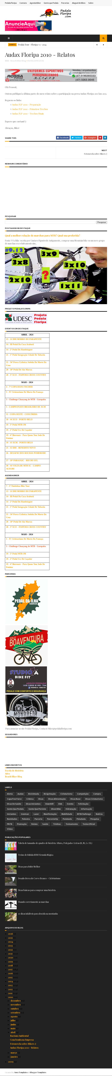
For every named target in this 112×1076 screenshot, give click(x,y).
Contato (23, 3)
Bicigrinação (50, 794)
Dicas (40, 799)
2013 (10, 985)
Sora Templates (21, 1072)
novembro (16, 1004)
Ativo (7, 773)
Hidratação (71, 809)
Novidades (12, 819)
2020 (11, 957)
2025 (10, 937)
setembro (16, 1012)
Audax (20, 794)
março (14, 1052)
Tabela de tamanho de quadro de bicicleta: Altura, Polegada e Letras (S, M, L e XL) (55, 843)
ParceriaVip (52, 819)
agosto (14, 1016)
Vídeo (10, 829)
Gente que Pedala (51, 3)
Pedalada (67, 819)
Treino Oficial (89, 824)
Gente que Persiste (37, 809)
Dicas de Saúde (14, 804)
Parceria (38, 819)
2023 (10, 945)
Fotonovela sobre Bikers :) (23, 1043)
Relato (34, 824)
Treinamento (72, 824)
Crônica (30, 799)
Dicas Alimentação (57, 799)
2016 (10, 973)
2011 (10, 993)
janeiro (14, 1056)
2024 (10, 941)
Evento (70, 804)
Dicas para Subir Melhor (29, 866)
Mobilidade (66, 814)
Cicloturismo (66, 794)
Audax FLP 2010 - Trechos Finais (28, 113)
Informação (86, 809)
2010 (10, 997)
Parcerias (65, 3)
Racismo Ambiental (19, 1035)
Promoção (22, 824)
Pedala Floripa (11, 3)
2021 (10, 953)
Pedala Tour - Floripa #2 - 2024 (32, 44)
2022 (10, 949)
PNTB (9, 824)
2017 (10, 969)
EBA (60, 804)
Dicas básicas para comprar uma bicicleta (37, 890)
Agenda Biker (35, 3)
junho (13, 1024)
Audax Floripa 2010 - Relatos (24, 1047)
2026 (10, 933)
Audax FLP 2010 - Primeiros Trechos (30, 109)
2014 (10, 981)
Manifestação (50, 814)
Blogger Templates (38, 1072)
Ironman (25, 814)
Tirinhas (57, 824)
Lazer (36, 814)
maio (13, 1028)
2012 (10, 989)
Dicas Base (75, 799)
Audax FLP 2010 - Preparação (26, 104)
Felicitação (83, 804)
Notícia (99, 814)
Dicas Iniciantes (33, 804)
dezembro (16, 1000)
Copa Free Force (14, 799)
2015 (10, 977)
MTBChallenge (84, 814)
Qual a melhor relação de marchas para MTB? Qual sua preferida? (42, 235)
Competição (83, 794)
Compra (97, 794)
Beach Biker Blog (13, 776)
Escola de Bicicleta (14, 770)
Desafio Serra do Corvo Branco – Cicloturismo (39, 878)
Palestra (26, 819)
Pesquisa (94, 819)
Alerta (10, 794)
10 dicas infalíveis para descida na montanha (38, 913)
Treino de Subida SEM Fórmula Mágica (35, 854)
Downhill (49, 804)
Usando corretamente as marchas (33, 902)
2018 (10, 965)
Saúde (45, 824)
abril (13, 1032)
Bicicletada (33, 794)
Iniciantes (11, 814)
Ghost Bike (56, 809)
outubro (15, 1008)
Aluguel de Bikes (78, 3)
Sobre (90, 3)
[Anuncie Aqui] (28, 30)
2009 (11, 1061)
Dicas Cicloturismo (94, 799)
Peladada (81, 819)
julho (13, 1020)
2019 (10, 961)
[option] (56, 45)
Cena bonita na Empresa (22, 1039)
